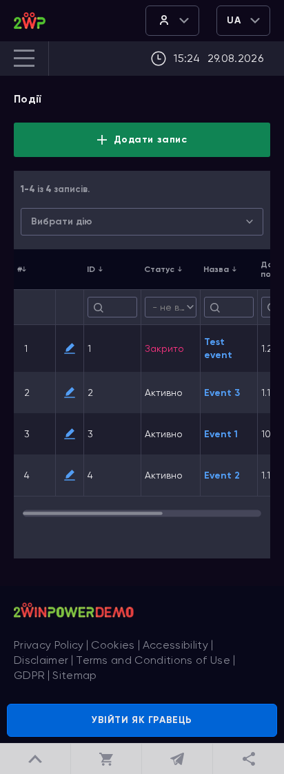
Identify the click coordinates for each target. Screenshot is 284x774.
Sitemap (74, 675)
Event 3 (222, 393)
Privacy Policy (48, 644)
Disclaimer (41, 660)
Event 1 (221, 434)
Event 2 (222, 475)
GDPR (29, 675)
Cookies (112, 644)
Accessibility (175, 644)
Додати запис (150, 139)
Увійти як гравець (142, 720)
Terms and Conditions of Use (153, 660)
